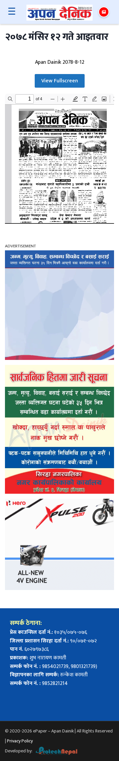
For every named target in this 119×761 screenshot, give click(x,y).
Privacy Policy (20, 741)
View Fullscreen (59, 80)
